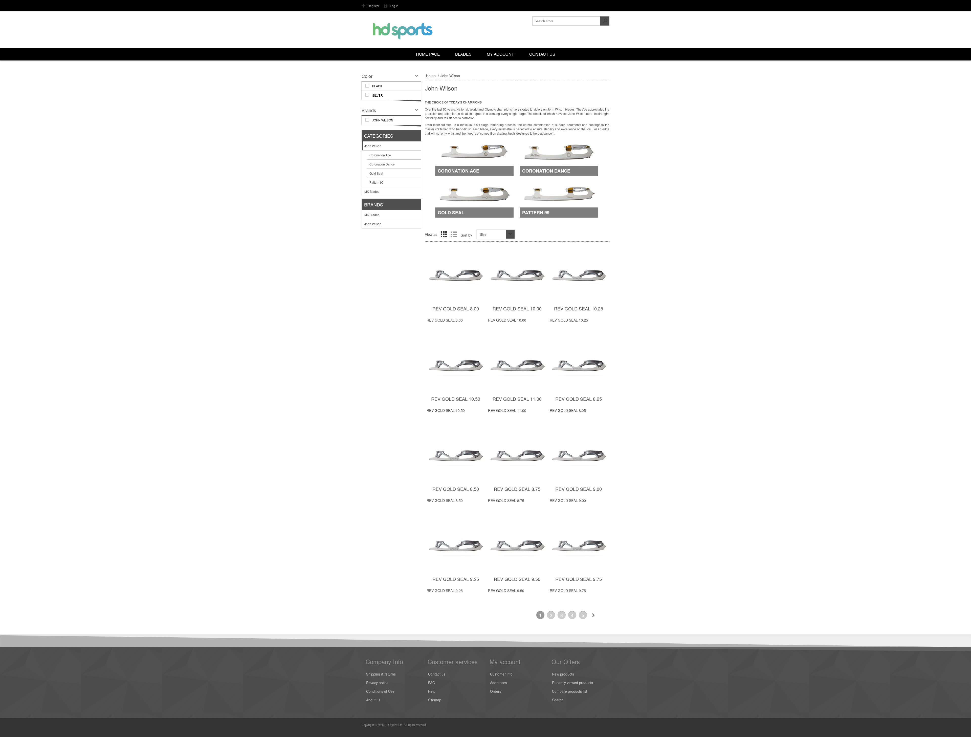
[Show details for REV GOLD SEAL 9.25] (455, 547)
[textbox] (566, 21)
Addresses (498, 682)
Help (431, 691)
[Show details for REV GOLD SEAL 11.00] (517, 366)
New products (563, 674)
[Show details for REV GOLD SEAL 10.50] (455, 366)
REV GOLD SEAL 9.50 (517, 579)
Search (557, 699)
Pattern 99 (535, 212)
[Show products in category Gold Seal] (474, 200)
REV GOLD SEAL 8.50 (455, 489)
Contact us (542, 54)
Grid (443, 234)
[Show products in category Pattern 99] (559, 200)
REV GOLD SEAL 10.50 (455, 398)
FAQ (431, 682)
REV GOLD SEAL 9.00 (578, 489)
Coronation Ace (458, 170)
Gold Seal (451, 212)
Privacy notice (377, 682)
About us (373, 699)
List (453, 234)
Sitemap (434, 699)
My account (500, 54)
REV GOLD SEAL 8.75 (517, 489)
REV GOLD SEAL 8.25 (578, 398)
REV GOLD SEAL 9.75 (578, 579)
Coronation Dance (546, 170)
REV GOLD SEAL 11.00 (517, 398)
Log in (394, 6)
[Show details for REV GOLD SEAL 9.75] (579, 547)
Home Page (428, 54)
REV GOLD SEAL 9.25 (455, 579)
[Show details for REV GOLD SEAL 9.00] (579, 457)
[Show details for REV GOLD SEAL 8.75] (517, 457)
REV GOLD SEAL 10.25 (578, 308)
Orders (495, 691)
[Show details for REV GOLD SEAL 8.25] (579, 366)
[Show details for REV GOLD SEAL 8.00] (455, 276)
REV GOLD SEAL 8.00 (455, 308)
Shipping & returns (381, 674)
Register (373, 6)
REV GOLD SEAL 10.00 (517, 308)
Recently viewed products (572, 682)
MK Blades (371, 191)
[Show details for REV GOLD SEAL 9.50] (517, 547)
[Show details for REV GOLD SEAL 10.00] (517, 276)
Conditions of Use (380, 691)
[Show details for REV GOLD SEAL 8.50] (455, 457)
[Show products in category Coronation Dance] (559, 158)
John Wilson (372, 146)
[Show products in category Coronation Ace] (474, 158)
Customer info (501, 674)
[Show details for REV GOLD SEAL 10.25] (579, 276)
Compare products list (569, 691)
